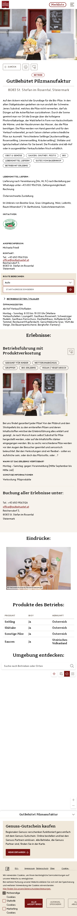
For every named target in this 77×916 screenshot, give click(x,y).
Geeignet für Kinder (16, 363)
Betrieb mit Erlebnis (16, 166)
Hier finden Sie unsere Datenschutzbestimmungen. (27, 889)
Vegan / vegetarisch (54, 368)
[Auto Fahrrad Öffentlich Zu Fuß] (38, 282)
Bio (64, 155)
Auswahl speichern (55, 903)
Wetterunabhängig (46, 363)
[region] (38, 739)
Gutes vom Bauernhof (48, 161)
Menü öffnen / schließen (72, 4)
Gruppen (10, 368)
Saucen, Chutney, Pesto (42, 155)
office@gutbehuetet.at (16, 260)
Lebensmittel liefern (17, 161)
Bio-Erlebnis (28, 368)
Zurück (12, 67)
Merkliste (57, 4)
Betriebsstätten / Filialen (23, 299)
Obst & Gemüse (13, 155)
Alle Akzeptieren (34, 903)
